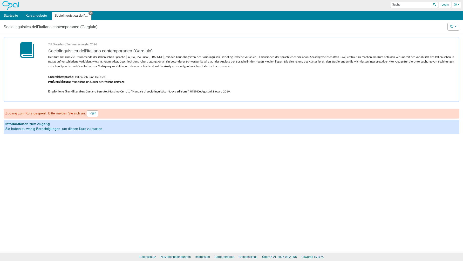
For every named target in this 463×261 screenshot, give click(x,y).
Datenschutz (147, 257)
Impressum (202, 257)
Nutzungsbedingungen (176, 257)
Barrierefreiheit (224, 257)
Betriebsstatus (248, 257)
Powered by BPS (312, 257)
